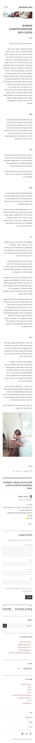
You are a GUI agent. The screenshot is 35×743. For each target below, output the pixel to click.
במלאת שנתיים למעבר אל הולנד (19, 653)
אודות (30, 722)
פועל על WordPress (17, 739)
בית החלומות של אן (24, 647)
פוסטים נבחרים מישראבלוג (21, 695)
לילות (28, 692)
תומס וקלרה (26, 703)
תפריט (6, 7)
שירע (28, 701)
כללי (13, 471)
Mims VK (19, 471)
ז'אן (29, 687)
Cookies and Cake (24, 645)
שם (30, 560)
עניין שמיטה (28, 717)
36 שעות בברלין (25, 642)
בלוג (30, 712)
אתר (31, 578)
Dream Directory (24, 650)
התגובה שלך (28, 545)
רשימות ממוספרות (24, 698)
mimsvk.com (25, 7)
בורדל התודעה (25, 684)
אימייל (29, 569)
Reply (30, 524)
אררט (30, 727)
